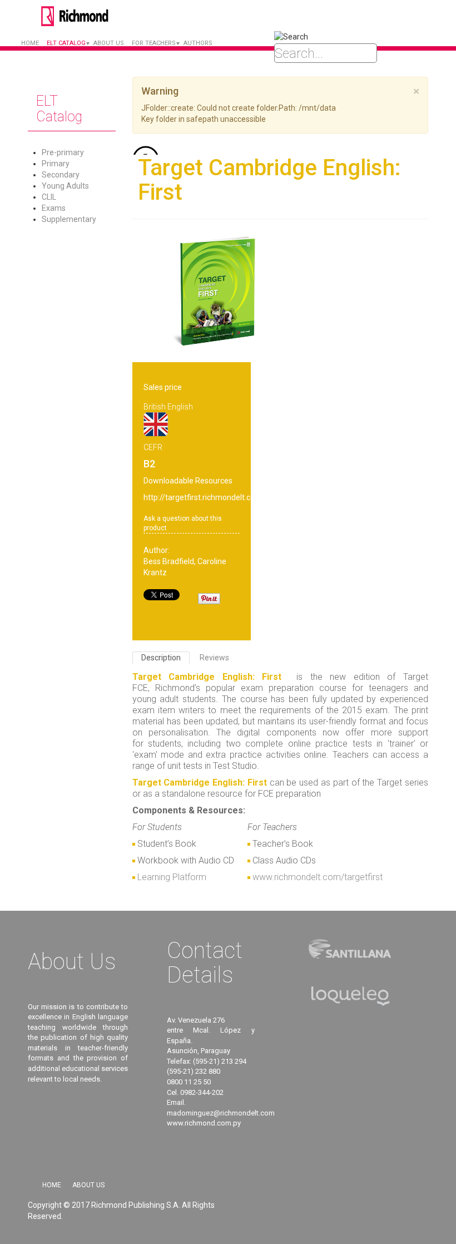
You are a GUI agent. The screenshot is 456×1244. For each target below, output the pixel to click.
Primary (56, 163)
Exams (54, 208)
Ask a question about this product (182, 523)
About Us (88, 1185)
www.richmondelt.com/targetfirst (317, 877)
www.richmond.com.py (204, 1123)
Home (30, 43)
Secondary (61, 174)
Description (161, 657)
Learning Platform (171, 877)
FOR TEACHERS (154, 43)
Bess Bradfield (168, 561)
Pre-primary (63, 152)
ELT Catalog (66, 43)
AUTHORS (198, 43)
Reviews (214, 657)
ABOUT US (108, 43)
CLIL (49, 196)
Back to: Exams (159, 150)
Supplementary (69, 219)
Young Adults (65, 185)
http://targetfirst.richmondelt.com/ (204, 497)
